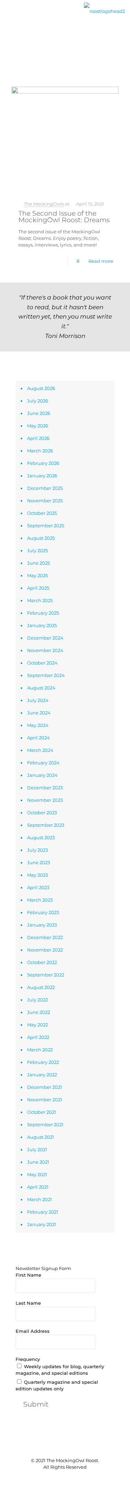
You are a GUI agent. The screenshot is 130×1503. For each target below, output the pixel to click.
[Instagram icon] (76, 1478)
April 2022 (38, 1037)
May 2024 (38, 725)
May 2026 (37, 425)
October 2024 (42, 663)
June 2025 (38, 563)
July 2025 (37, 550)
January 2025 (42, 625)
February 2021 (42, 1212)
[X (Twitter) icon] (61, 1478)
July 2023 (37, 850)
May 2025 (37, 575)
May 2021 (37, 1174)
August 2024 (41, 687)
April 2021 (38, 1187)
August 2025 (41, 538)
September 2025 (45, 525)
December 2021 (44, 1087)
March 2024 (40, 750)
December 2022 (45, 937)
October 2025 (42, 513)
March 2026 (40, 450)
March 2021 (39, 1199)
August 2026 (41, 388)
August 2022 (41, 987)
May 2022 (37, 1024)
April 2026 (38, 438)
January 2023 (42, 925)
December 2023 (45, 787)
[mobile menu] (9, 16)
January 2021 (41, 1224)
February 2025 (43, 613)
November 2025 (45, 500)
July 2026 (37, 400)
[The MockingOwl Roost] (104, 10)
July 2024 (38, 700)
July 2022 (37, 999)
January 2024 (42, 775)
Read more (100, 261)
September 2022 (45, 975)
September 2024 (46, 675)
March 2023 (40, 900)
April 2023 (38, 887)
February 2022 (43, 1062)
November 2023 (45, 800)
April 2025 (38, 588)
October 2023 (42, 812)
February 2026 (43, 463)
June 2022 (38, 1012)
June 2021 (38, 1162)
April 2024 (38, 737)
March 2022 (40, 1049)
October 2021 (41, 1112)
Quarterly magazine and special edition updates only (57, 1385)
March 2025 (40, 600)
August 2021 (40, 1137)
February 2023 (43, 912)
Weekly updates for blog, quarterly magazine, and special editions (60, 1370)
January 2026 (42, 475)
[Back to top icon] (65, 1446)
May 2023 (37, 875)
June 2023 (38, 862)
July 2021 (37, 1149)
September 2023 (45, 825)
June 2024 (39, 712)
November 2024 (45, 650)
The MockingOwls (44, 204)
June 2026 (38, 413)
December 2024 (45, 638)
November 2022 (45, 950)
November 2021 (44, 1099)
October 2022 (42, 962)
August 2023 (41, 837)
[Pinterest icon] (68, 1478)
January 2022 (42, 1074)
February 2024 (43, 762)
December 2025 (45, 488)
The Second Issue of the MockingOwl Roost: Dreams (64, 216)
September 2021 (45, 1124)
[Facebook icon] (54, 1478)
